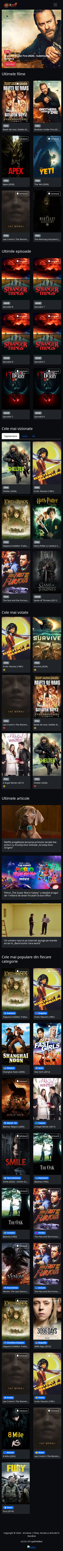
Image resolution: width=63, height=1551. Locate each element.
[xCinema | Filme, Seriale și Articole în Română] (10, 4)
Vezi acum (10, 64)
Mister (40, 1452)
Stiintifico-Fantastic (14, 1343)
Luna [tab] (24, 436)
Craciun (40, 1123)
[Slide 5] (39, 13)
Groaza (8, 1397)
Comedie (9, 1233)
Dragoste (41, 1013)
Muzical (9, 1452)
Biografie (41, 1343)
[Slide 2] (23, 13)
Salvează (23, 83)
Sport (39, 1068)
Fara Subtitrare (12, 1178)
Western (9, 1068)
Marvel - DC (10, 1123)
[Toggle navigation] (55, 5)
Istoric (8, 1507)
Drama (40, 1397)
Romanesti (42, 1178)
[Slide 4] (34, 13)
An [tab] (33, 436)
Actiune (40, 1288)
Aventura (9, 1013)
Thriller (40, 1233)
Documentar (11, 1288)
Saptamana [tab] (10, 436)
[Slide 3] (29, 13)
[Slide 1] (18, 13)
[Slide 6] (44, 13)
